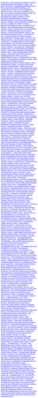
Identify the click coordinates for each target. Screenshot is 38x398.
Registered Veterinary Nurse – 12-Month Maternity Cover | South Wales (18, 297)
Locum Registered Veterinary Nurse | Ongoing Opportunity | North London (17, 166)
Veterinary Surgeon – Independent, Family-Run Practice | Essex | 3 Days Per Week (17, 294)
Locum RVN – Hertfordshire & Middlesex (18, 6)
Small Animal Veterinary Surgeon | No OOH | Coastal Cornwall (17, 172)
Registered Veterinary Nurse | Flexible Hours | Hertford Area (19, 88)
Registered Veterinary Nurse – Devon (16, 213)
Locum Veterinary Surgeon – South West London (16, 319)
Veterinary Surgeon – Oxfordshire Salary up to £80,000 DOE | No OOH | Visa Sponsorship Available (19, 248)
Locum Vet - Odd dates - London (16, 11)
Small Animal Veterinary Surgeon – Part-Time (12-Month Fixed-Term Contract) (18, 190)
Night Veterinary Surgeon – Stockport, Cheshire (19, 70)
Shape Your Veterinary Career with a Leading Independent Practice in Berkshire (19, 77)
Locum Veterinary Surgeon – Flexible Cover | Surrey (17, 91)
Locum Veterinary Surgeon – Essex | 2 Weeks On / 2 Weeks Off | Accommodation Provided (19, 204)
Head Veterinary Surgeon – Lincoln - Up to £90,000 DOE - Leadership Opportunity (17, 367)
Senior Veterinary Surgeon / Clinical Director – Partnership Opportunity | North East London (17, 126)
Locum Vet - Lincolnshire (17, 237)
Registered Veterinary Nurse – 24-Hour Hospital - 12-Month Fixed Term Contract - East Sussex (19, 381)
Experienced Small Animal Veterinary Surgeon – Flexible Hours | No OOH (17, 28)
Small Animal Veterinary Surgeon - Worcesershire (16, 185)
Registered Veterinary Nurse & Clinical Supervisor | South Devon (17, 200)
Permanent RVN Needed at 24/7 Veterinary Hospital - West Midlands (17, 349)
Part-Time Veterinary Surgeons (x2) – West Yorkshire (19, 256)
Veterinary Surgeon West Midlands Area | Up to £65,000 (18, 289)
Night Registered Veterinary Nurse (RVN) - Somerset (18, 183)
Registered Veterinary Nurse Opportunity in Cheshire (17, 79)
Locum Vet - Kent (10, 228)
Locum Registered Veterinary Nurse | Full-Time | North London (19, 163)
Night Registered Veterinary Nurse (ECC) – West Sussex (18, 208)
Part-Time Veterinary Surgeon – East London (17, 321)
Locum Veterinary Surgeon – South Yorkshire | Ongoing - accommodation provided (19, 385)
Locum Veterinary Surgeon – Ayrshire (16, 25)
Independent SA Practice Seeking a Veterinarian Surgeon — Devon (18, 362)
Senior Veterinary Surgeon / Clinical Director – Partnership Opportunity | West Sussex (17, 136)
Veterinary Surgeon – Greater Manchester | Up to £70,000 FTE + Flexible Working (19, 182)
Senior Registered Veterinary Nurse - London (19, 328)
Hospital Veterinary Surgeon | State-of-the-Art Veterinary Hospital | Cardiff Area (18, 174)
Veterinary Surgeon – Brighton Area (16, 218)
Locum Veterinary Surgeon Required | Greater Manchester (19, 272)
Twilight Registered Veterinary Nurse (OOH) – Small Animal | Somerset (17, 177)
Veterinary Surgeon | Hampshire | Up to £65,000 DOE (19, 273)
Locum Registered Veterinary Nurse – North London (17, 67)
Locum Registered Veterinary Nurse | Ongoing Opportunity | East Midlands (17, 141)
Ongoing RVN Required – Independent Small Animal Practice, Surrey (16, 302)
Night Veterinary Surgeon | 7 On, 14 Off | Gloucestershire (17, 159)
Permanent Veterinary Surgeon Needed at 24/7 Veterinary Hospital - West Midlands (16, 347)
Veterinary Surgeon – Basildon (15, 57)
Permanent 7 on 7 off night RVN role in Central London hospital (18, 376)
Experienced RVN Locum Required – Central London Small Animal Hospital (19, 152)
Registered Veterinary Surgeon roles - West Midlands (16, 238)
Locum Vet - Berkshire (22, 221)
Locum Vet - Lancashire (12, 227)
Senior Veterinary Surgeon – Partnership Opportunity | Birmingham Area (16, 122)
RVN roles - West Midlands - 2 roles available (17, 240)
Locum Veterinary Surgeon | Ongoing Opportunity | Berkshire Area (18, 86)
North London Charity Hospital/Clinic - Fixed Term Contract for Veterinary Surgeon (17, 378)
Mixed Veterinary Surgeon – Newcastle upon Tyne (18, 46)
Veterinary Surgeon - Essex (15, 340)
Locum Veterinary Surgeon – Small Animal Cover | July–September (17, 93)
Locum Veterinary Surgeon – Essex (16, 206)
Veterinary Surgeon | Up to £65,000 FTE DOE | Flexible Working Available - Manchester (18, 279)
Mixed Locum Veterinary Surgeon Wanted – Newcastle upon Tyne (18, 42)
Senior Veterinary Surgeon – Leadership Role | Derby (19, 102)
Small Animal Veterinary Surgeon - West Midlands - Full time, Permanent (16, 338)
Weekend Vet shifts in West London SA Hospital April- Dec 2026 (18, 372)
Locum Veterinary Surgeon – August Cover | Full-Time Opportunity (18, 96)
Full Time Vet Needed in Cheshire (21, 22)
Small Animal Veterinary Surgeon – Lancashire (19, 351)
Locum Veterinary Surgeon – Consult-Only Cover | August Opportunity (18, 99)
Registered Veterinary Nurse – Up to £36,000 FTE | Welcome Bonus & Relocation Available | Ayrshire (18, 112)
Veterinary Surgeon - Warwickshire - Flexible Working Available (16, 285)
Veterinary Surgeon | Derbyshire (16, 195)
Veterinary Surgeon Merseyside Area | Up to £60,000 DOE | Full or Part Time (17, 287)
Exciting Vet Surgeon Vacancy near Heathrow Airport (17, 360)
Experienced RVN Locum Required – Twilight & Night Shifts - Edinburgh (18, 143)
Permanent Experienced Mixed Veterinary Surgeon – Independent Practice (16, 231)
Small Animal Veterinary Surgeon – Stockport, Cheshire (19, 69)
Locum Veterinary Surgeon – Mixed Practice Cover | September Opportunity (17, 114)
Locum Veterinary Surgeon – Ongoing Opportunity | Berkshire (18, 90)
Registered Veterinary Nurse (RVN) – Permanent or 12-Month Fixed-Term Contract (17, 193)
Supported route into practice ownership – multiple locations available (16, 356)
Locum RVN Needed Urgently (23, 13)
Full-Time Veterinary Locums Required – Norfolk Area (17, 65)
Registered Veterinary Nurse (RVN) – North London (18, 323)
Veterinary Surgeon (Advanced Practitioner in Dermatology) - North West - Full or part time (18, 331)
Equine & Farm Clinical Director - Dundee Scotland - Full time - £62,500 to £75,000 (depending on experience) (16, 334)
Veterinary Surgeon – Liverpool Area (15, 64)
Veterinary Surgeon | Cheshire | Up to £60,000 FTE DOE (17, 275)
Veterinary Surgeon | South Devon (15, 198)
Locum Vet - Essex (18, 255)
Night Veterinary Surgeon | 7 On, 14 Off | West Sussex (18, 169)
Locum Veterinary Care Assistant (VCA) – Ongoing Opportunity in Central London (18, 150)
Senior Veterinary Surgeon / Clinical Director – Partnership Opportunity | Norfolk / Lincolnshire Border (19, 119)
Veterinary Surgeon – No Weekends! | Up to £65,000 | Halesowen (17, 270)
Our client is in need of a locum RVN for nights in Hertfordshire (18, 14)
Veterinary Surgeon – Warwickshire (17, 318)
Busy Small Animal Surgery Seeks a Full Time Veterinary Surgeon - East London (18, 341)
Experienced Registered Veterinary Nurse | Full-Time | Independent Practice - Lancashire (18, 308)
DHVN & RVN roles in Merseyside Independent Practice (18, 358)
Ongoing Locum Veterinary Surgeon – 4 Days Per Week (16, 31)
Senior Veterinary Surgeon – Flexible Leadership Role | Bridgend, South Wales (18, 116)
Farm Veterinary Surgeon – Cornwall (18, 34)
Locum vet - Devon (16, 214)
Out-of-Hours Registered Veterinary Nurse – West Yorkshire (18, 257)
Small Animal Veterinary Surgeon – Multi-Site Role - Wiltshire (17, 223)
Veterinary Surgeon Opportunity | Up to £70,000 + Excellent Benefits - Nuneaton (16, 282)
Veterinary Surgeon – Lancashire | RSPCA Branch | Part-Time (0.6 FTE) (17, 242)
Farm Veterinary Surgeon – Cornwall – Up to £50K (18, 353)
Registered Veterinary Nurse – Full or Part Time (17, 47)
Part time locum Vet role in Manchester (17, 383)
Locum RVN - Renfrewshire (15, 225)
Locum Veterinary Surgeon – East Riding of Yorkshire (17, 49)
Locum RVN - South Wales (13, 264)
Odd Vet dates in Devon (18, 311)
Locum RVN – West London (10, 2)
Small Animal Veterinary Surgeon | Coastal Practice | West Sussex (17, 160)
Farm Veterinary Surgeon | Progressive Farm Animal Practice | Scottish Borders (17, 167)
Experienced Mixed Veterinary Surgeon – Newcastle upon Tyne (17, 44)
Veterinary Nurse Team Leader (17, 20)
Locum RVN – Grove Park (12, 40)
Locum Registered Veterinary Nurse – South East (17, 51)
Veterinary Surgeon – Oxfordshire (18, 262)
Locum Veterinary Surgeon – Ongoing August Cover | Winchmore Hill (17, 105)
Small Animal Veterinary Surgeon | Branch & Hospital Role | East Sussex (18, 157)
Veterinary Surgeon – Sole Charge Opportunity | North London (19, 326)
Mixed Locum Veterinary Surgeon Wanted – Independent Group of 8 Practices (18, 233)
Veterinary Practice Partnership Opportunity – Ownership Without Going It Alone (16, 300)
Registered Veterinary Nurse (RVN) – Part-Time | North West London (17, 325)
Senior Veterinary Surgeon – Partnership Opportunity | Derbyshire (15, 139)
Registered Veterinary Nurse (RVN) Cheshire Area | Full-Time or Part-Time (17, 292)
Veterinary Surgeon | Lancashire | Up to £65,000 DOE (18, 277)
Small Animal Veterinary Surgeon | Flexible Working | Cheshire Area (18, 82)
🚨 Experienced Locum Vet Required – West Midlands (18, 40)
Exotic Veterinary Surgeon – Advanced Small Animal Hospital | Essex (18, 100)
